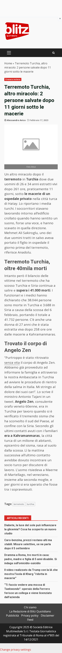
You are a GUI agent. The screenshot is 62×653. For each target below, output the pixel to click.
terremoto (19, 504)
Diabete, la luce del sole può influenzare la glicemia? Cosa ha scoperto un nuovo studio (30, 529)
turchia (30, 504)
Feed (30, 620)
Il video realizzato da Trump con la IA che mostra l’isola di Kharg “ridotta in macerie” (31, 574)
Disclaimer (47, 615)
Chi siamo (30, 607)
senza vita (12, 362)
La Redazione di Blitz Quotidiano (30, 611)
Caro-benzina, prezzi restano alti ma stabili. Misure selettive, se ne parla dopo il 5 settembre (28, 544)
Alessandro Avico (16, 120)
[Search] (53, 52)
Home (8, 63)
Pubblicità (12, 615)
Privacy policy (29, 615)
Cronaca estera (12, 79)
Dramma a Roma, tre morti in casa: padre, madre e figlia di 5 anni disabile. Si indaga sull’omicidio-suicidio (30, 559)
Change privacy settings (15, 649)
